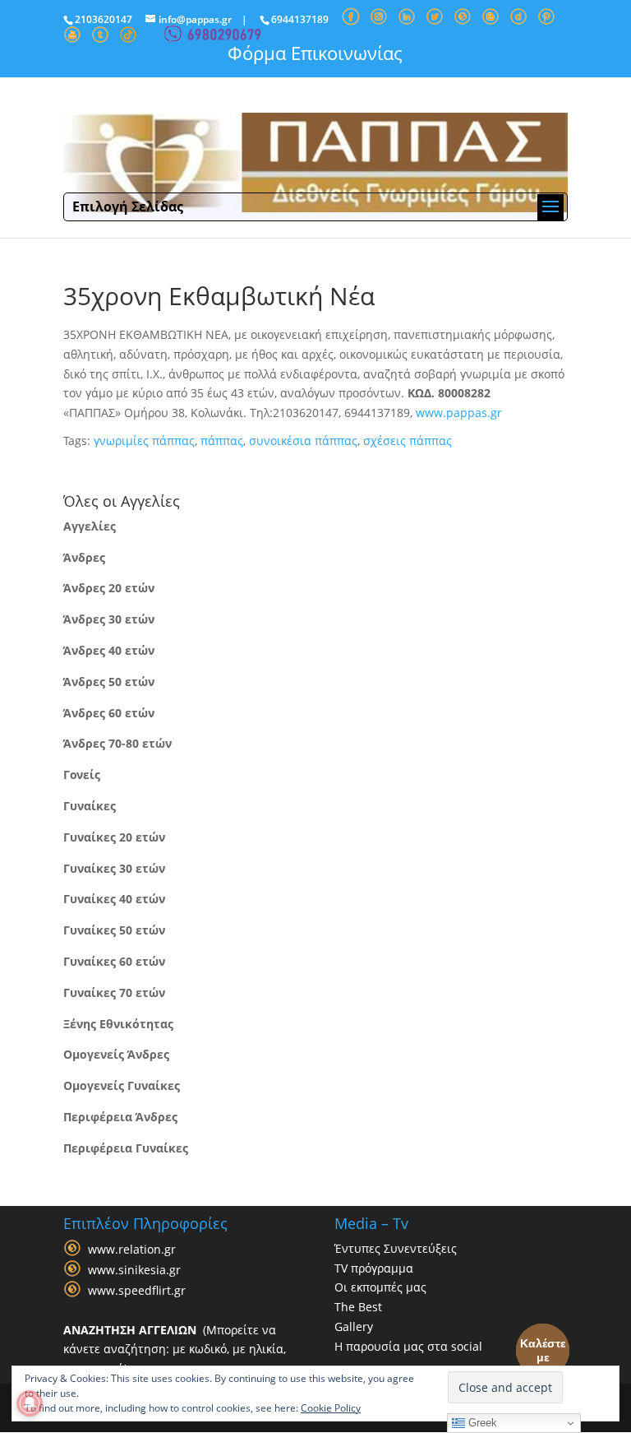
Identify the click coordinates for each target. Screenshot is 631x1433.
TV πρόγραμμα (373, 1268)
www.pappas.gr (459, 412)
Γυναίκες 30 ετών (114, 868)
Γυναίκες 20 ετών (114, 837)
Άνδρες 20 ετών (108, 588)
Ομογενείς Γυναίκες (121, 1085)
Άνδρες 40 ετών (108, 650)
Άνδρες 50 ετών (108, 681)
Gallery (353, 1326)
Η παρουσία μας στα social (408, 1346)
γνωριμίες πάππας (144, 440)
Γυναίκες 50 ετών (114, 930)
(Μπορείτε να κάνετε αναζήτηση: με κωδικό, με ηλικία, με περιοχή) (174, 1349)
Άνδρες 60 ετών (108, 713)
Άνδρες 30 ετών (108, 619)
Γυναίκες (89, 806)
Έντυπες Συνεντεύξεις (395, 1248)
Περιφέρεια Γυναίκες (125, 1148)
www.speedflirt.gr (137, 1290)
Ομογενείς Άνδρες (116, 1054)
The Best (358, 1307)
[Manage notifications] (29, 1403)
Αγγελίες (89, 526)
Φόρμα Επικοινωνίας (315, 52)
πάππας (221, 440)
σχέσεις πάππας (407, 440)
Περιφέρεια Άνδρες (120, 1117)
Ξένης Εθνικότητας (118, 1024)
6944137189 (300, 19)
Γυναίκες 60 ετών (114, 961)
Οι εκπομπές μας (380, 1287)
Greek (481, 1423)
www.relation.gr (132, 1249)
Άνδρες (84, 557)
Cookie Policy (331, 1408)
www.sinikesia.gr (134, 1270)
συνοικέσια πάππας (303, 440)
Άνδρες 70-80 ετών (117, 743)
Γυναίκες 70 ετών (114, 992)
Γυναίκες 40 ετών (114, 899)
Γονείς (81, 774)
